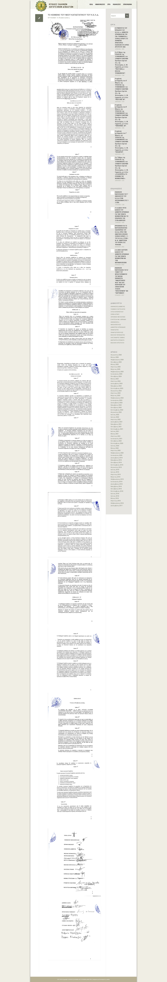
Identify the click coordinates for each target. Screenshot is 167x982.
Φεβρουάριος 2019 (117, 479)
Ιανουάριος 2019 (116, 481)
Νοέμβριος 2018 (116, 486)
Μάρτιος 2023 (115, 395)
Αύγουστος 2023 (116, 391)
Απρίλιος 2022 (116, 419)
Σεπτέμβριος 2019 (117, 465)
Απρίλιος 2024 (116, 381)
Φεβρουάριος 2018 (117, 503)
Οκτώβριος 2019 (116, 462)
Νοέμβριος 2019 (116, 460)
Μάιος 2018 (115, 498)
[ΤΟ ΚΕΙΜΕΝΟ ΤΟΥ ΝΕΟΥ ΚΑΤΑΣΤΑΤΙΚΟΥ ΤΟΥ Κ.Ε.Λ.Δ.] (39, 18)
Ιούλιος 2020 (115, 446)
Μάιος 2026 (115, 357)
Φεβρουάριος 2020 (117, 453)
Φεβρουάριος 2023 (117, 398)
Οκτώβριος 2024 (116, 376)
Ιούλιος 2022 (115, 414)
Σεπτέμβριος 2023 (117, 388)
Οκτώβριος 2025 (116, 362)
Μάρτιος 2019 (115, 477)
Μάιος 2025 (115, 364)
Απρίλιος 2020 (116, 450)
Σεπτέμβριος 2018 (117, 491)
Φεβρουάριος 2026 (117, 360)
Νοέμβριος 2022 (116, 405)
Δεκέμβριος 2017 (116, 505)
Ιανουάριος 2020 (116, 455)
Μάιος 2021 (115, 434)
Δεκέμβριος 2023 (116, 383)
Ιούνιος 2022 (115, 417)
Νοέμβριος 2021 (116, 424)
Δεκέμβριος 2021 (116, 422)
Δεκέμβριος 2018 (116, 484)
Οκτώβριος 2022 (116, 407)
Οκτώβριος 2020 (116, 441)
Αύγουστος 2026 (116, 355)
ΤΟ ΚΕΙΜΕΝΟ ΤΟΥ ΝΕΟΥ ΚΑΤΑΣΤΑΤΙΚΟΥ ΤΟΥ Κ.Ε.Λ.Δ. (73, 14)
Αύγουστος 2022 (116, 412)
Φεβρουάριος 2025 (117, 371)
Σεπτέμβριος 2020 (117, 443)
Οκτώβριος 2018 (116, 489)
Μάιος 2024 (115, 379)
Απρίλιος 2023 (116, 393)
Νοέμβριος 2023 (116, 386)
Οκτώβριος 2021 (116, 426)
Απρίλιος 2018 (116, 501)
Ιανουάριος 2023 (116, 400)
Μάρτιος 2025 (115, 369)
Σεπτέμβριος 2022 (117, 410)
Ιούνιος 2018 (115, 496)
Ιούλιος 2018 (115, 493)
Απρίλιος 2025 (116, 367)
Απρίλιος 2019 (116, 474)
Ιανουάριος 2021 (116, 438)
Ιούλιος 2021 (115, 431)
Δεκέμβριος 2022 (116, 403)
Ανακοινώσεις (64, 17)
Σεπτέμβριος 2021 (117, 429)
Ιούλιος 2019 (115, 469)
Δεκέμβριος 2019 (116, 458)
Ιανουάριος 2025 (116, 374)
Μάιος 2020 (115, 448)
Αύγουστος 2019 (116, 467)
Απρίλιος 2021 (116, 436)
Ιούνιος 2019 (115, 472)
